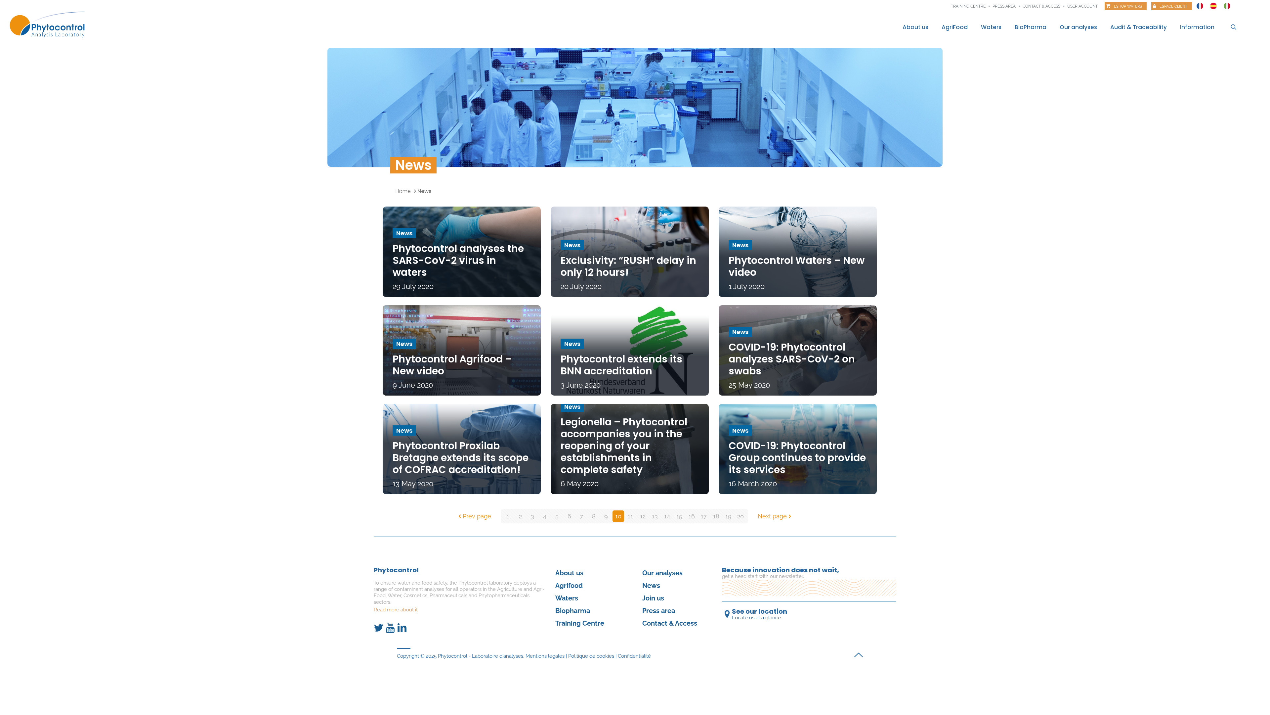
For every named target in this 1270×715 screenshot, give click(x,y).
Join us (653, 598)
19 (728, 516)
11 (630, 516)
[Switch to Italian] (1227, 4)
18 (716, 516)
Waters (566, 598)
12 (643, 516)
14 (667, 516)
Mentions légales (545, 656)
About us (569, 573)
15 (679, 516)
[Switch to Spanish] (1213, 4)
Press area (1004, 6)
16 (692, 516)
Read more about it (396, 610)
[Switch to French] (1200, 4)
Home (403, 191)
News (651, 586)
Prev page (477, 516)
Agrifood (569, 586)
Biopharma (572, 611)
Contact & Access (1041, 6)
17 (704, 516)
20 (740, 516)
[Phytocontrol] (50, 24)
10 (618, 516)
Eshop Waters (1128, 6)
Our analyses (662, 573)
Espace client (1173, 6)
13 (655, 516)
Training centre (968, 6)
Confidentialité (634, 656)
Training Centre (579, 623)
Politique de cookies (591, 656)
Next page (772, 516)
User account (1082, 6)
